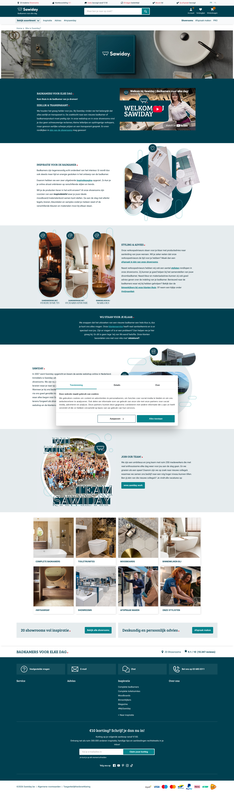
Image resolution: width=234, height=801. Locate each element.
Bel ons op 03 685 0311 (193, 669)
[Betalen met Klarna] (197, 787)
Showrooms (187, 20)
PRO (215, 20)
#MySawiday (124, 708)
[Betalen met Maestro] (165, 787)
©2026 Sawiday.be (26, 786)
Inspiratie (47, 20)
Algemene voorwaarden (49, 786)
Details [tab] (117, 385)
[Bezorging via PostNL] (213, 787)
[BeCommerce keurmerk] (205, 787)
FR (211, 2)
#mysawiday (70, 20)
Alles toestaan (155, 419)
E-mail (83, 669)
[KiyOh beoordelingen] (148, 787)
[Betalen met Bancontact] (181, 787)
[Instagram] (127, 765)
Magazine (123, 704)
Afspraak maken (203, 20)
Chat (133, 669)
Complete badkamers (128, 687)
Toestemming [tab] (76, 385)
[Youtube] (118, 765)
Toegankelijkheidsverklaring (76, 786)
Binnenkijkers (124, 700)
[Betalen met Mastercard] (173, 787)
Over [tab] (157, 385)
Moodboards (124, 695)
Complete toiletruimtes (129, 691)
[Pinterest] (123, 765)
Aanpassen (115, 419)
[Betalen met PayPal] (189, 787)
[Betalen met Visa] (157, 787)
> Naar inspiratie (126, 715)
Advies (58, 20)
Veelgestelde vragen (40, 669)
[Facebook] (114, 765)
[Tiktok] (131, 765)
